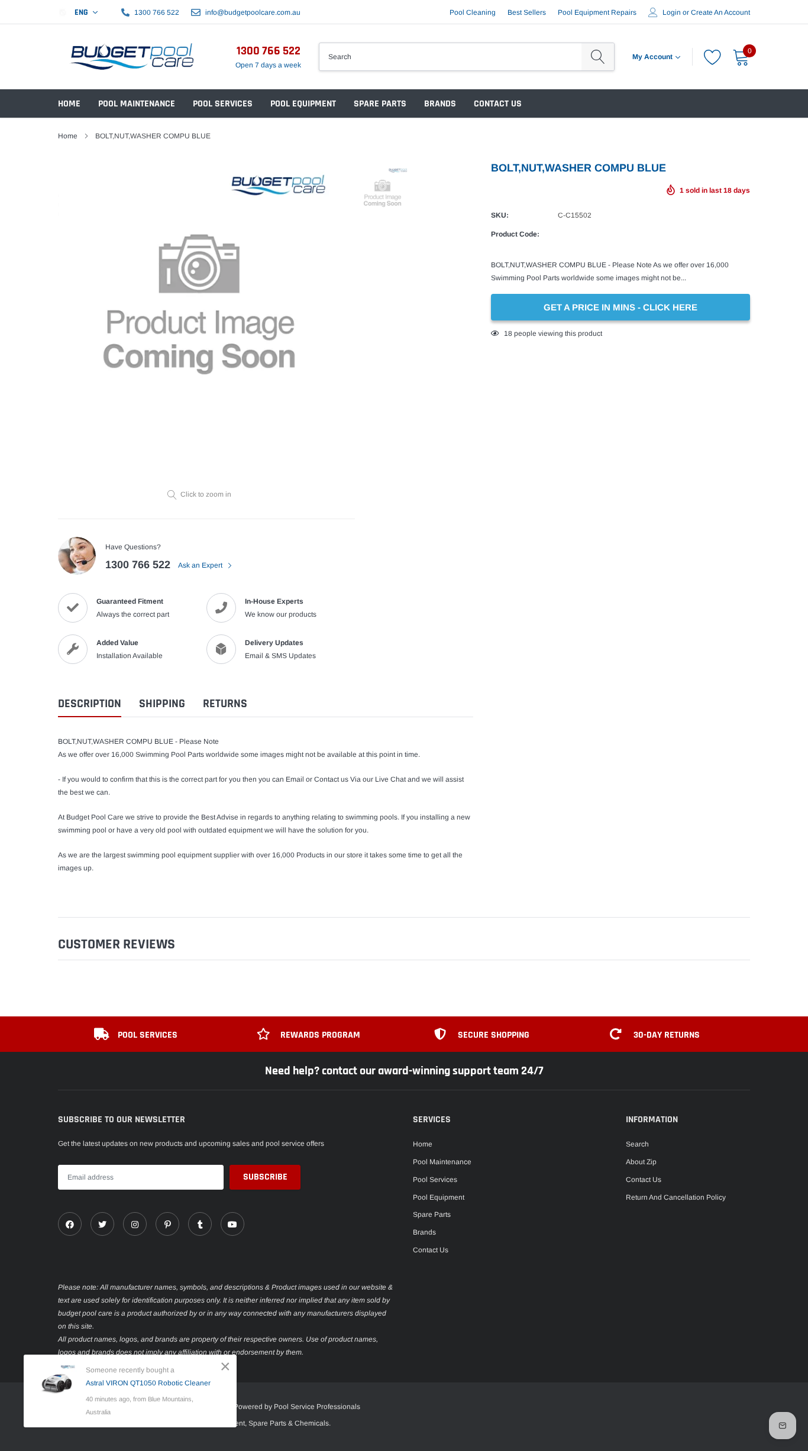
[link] (70, 1224)
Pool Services (223, 104)
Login (671, 12)
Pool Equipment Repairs (597, 12)
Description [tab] (89, 704)
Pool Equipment (303, 104)
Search (637, 1144)
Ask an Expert (201, 565)
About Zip (641, 1162)
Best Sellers (527, 12)
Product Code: (515, 234)
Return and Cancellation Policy (676, 1197)
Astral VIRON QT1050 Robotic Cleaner (148, 1383)
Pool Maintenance (136, 104)
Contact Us (498, 104)
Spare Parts (380, 104)
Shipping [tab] (162, 704)
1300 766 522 (156, 12)
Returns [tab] (225, 704)
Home (69, 104)
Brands (440, 104)
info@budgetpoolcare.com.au (252, 12)
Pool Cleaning (473, 12)
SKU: (500, 215)
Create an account (720, 12)
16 (508, 333)
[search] (597, 56)
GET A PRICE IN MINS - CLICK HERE (620, 307)
